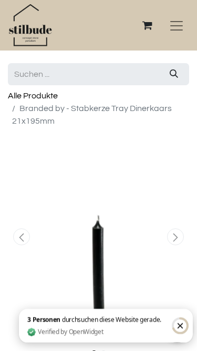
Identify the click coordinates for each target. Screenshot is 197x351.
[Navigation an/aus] (176, 25)
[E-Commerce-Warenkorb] (147, 25)
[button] (21, 236)
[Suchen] (174, 74)
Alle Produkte (33, 96)
